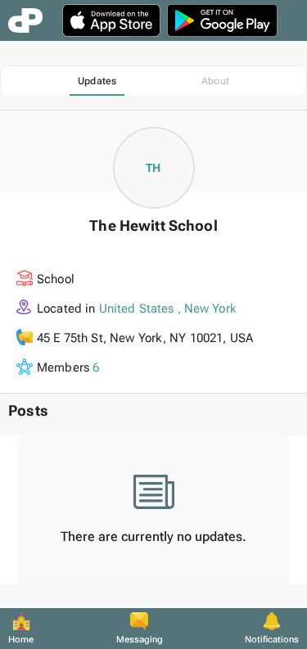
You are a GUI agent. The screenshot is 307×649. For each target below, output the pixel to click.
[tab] (97, 81)
